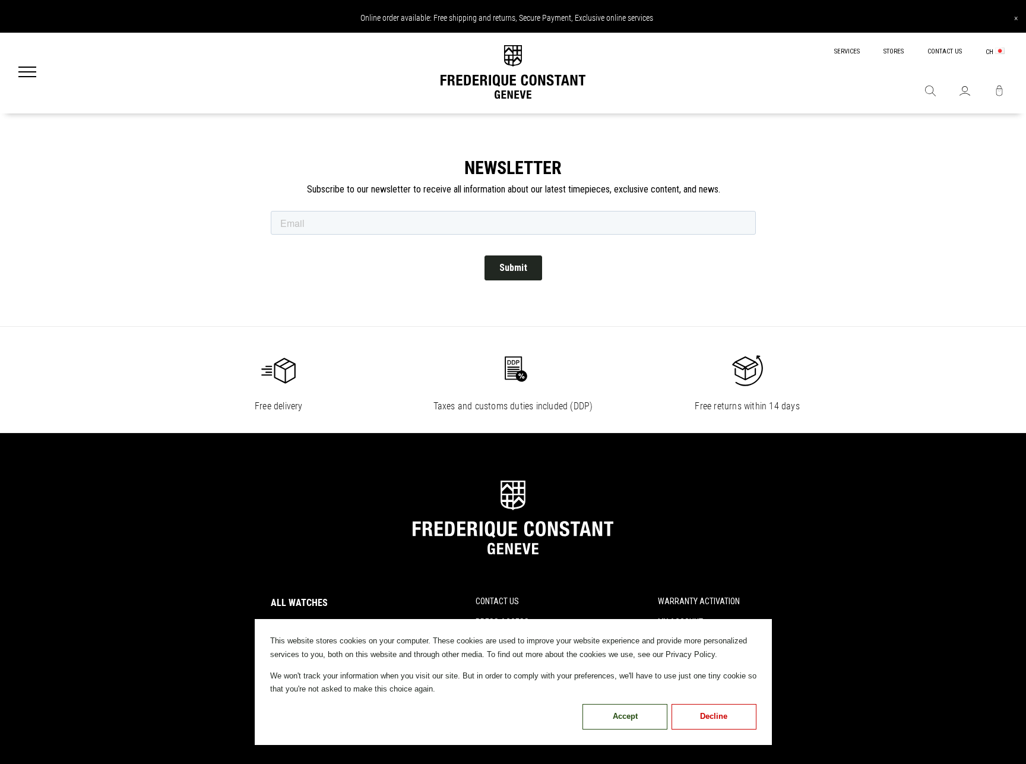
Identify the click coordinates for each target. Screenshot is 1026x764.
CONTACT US (944, 51)
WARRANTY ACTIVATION (699, 601)
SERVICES (847, 51)
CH (990, 52)
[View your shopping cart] (999, 92)
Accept (625, 716)
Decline (713, 716)
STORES (894, 51)
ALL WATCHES (299, 602)
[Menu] (27, 73)
